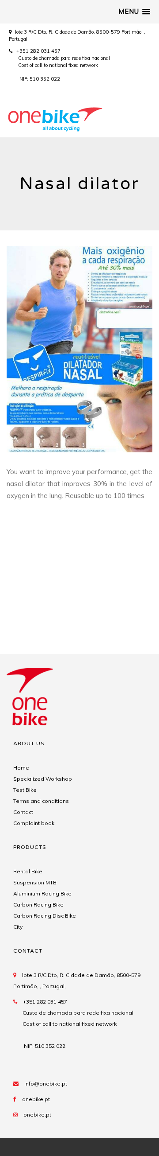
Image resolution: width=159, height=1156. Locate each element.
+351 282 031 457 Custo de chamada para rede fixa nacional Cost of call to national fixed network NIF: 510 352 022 (59, 65)
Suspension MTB (35, 882)
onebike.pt (36, 1099)
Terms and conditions (41, 801)
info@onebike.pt (45, 1083)
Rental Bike (27, 871)
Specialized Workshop (42, 778)
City (18, 926)
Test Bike (25, 789)
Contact (23, 812)
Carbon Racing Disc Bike (44, 915)
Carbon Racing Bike (38, 904)
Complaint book (33, 823)
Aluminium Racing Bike (42, 893)
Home (21, 767)
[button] (134, 11)
